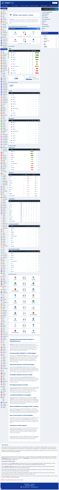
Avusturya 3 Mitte (5, 99)
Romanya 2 (4, 352)
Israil (3, 247)
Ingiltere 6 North (5, 223)
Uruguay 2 (4, 389)
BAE (3, 105)
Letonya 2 (4, 305)
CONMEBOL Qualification (5, 47)
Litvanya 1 (4, 307)
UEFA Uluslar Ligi (5, 45)
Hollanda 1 (4, 208)
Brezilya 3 (4, 126)
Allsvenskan (4, 35)
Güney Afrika (5, 197)
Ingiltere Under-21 (5, 226)
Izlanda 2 (4, 271)
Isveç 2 (4, 252)
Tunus (3, 376)
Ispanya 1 (4, 242)
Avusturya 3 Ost (5, 100)
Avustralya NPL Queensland (5, 87)
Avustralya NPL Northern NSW (5, 84)
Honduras (4, 213)
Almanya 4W (4, 68)
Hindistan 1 (4, 202)
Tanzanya (4, 373)
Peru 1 (3, 341)
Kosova (4, 297)
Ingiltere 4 (4, 220)
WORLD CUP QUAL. (5, 402)
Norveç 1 (4, 329)
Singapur (4, 358)
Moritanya (4, 326)
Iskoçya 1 (4, 236)
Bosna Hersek (5, 120)
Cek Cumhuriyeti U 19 (5, 142)
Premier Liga (5, 34)
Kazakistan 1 (4, 281)
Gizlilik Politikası (27, 484)
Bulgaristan (4, 131)
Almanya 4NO (5, 65)
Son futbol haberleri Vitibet (47, 12)
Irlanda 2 (4, 234)
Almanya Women (5, 70)
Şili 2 (3, 371)
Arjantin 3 (4, 76)
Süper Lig (4, 21)
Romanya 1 (4, 350)
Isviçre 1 (4, 258)
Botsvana (4, 121)
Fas (3, 173)
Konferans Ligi (5, 43)
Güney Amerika (5, 199)
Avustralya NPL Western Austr (5, 94)
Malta (3, 320)
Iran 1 (3, 231)
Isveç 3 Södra (5, 255)
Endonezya (4, 165)
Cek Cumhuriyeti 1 (5, 134)
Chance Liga (4, 26)
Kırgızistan (4, 286)
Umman (4, 386)
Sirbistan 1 (4, 360)
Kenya (3, 284)
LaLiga (3, 11)
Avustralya (4, 81)
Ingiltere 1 (4, 215)
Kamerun (4, 276)
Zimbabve (4, 407)
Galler (3, 192)
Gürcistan (4, 200)
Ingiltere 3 (4, 218)
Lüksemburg (4, 310)
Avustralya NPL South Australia (5, 89)
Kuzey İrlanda (5, 302)
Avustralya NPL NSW (5, 86)
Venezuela (4, 394)
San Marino (4, 357)
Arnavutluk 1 (4, 78)
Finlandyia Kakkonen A (5, 181)
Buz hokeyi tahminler (25, 5)
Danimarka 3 (4, 158)
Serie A (4, 14)
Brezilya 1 (4, 123)
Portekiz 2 (4, 349)
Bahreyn (4, 107)
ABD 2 (3, 52)
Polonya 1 (4, 344)
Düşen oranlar (44, 15)
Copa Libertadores (5, 149)
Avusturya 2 (4, 97)
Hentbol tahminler (44, 5)
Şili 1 (3, 370)
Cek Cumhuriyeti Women (5, 144)
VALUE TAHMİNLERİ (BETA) (46, 19)
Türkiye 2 (4, 379)
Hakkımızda (33, 484)
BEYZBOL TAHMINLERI (45, 26)
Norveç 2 (4, 331)
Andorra (4, 71)
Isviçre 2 (4, 260)
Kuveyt (4, 300)
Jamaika (4, 273)
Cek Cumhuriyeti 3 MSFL (5, 141)
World (3, 397)
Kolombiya (4, 289)
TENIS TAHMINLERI (45, 24)
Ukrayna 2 (4, 384)
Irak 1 (3, 229)
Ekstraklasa (4, 24)
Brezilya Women (5, 129)
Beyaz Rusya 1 (5, 115)
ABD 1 (3, 50)
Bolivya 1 (4, 118)
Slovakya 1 (4, 363)
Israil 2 (4, 249)
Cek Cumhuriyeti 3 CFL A (5, 137)
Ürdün (3, 392)
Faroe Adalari (5, 171)
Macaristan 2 (5, 313)
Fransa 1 (4, 186)
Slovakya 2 (4, 365)
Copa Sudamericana (5, 150)
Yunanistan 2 (5, 405)
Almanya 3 (4, 60)
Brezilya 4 (4, 128)
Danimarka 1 (4, 155)
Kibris (3, 287)
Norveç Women (5, 336)
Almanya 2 (4, 58)
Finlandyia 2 (4, 178)
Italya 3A (4, 265)
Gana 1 (4, 194)
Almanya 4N (4, 63)
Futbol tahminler (15, 5)
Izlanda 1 (4, 270)
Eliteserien (4, 37)
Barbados (4, 110)
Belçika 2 (4, 113)
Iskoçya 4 (4, 241)
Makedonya (4, 315)
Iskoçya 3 (4, 239)
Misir (3, 323)
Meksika (4, 321)
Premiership (4, 27)
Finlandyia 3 (4, 179)
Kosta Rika (4, 299)
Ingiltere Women (5, 228)
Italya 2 (4, 263)
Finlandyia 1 (4, 176)
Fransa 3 (4, 189)
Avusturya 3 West (5, 102)
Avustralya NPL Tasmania (5, 91)
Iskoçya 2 (4, 237)
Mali (3, 318)
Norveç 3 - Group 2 (5, 334)
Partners (43, 28)
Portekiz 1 (4, 347)
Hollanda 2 (4, 210)
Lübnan (4, 308)
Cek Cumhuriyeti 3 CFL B (5, 139)
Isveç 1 (4, 250)
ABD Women (4, 55)
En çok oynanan (45, 17)
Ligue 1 (4, 16)
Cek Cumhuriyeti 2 (5, 136)
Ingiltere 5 (4, 221)
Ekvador (4, 160)
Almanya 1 (4, 57)
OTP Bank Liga (5, 32)
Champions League (5, 40)
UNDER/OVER (44, 21)
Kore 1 (4, 294)
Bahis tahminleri (5, 5)
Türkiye (4, 378)
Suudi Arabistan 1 (5, 368)
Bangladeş (4, 108)
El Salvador (4, 163)
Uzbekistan (4, 391)
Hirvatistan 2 (4, 207)
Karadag (4, 279)
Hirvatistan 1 (4, 205)
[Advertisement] (24, 9)
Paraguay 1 (4, 337)
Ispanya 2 (4, 244)
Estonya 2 (4, 170)
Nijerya (4, 328)
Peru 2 (4, 342)
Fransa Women (5, 191)
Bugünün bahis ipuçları (53, 5)
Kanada (4, 278)
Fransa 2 (4, 187)
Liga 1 (3, 29)
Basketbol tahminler (34, 5)
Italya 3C (4, 268)
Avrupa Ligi (4, 42)
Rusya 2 (4, 355)
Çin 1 (3, 152)
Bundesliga (4, 13)
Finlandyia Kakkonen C (5, 184)
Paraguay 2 (4, 339)
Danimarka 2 (4, 157)
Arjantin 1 (4, 73)
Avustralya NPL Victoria (5, 92)
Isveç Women (5, 257)
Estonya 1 (4, 168)
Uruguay (4, 387)
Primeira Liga (5, 19)
